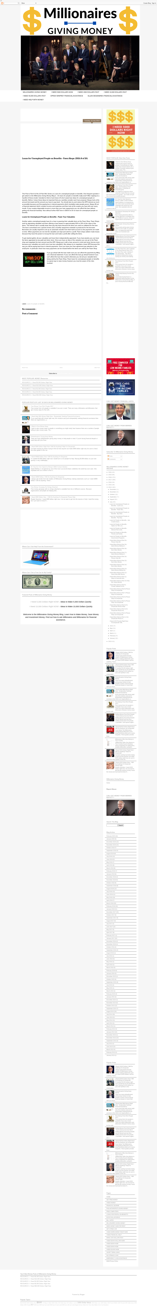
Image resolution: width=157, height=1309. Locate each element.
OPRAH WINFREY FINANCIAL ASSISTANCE (66, 96)
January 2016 (110, 973)
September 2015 (111, 982)
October (112, 494)
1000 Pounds (121, 1302)
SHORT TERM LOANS (113, 1252)
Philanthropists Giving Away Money (42, 436)
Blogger (82, 1294)
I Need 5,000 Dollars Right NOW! (45, 602)
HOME (108, 1197)
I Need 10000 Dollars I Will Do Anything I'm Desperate (47, 477)
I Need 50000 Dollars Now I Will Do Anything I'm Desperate (49, 457)
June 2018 (109, 894)
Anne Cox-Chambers (103, 1304)
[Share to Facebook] (35, 301)
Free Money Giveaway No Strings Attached (44, 487)
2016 (110, 482)
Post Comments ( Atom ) (65, 373)
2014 (110, 487)
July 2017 (109, 923)
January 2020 (110, 839)
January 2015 (110, 997)
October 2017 (110, 915)
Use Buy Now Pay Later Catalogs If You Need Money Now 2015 (125, 249)
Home (61, 367)
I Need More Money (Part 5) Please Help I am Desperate (120, 601)
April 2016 (109, 964)
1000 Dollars (104, 1302)
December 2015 (111, 976)
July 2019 (109, 856)
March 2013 (109, 1049)
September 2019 (111, 850)
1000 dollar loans (129, 1302)
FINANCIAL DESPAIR (112, 1205)
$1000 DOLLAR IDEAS (113, 1217)
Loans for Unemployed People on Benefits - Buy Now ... (119, 512)
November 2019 (111, 845)
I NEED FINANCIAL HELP (114, 1235)
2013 (110, 641)
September (113, 497)
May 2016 (109, 962)
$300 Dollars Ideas (32, 1302)
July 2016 (109, 956)
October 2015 (110, 979)
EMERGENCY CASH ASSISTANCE (116, 1258)
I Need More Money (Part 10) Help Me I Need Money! (120, 581)
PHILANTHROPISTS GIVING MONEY (117, 1208)
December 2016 (111, 941)
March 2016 (109, 967)
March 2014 (109, 1026)
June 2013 (109, 1046)
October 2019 (110, 847)
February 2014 (110, 1029)
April (111, 630)
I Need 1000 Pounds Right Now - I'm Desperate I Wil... (119, 621)
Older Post (97, 367)
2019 (110, 474)
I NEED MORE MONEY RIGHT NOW (117, 1232)
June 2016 (109, 959)
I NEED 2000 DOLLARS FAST (88, 92)
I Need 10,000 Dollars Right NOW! (44, 606)
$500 (40, 1302)
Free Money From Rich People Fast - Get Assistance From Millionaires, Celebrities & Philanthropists (124, 187)
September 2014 (111, 1008)
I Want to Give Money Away (39, 426)
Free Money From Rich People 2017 (42, 406)
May (111, 628)
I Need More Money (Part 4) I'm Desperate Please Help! (119, 605)
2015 (110, 485)
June (111, 626)
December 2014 (111, 1000)
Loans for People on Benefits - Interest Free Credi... (118, 529)
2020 (110, 472)
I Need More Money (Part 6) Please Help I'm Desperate (120, 597)
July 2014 (109, 1014)
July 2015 (109, 985)
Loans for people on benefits (36, 304)
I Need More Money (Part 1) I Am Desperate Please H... (119, 617)
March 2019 (109, 868)
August (112, 499)
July (111, 502)
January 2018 (110, 909)
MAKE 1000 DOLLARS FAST (114, 1238)
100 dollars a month (72, 1302)
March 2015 (109, 991)
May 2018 (109, 897)
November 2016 (111, 944)
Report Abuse (111, 789)
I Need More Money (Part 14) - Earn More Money (118, 565)
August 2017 (110, 921)
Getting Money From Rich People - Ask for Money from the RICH (124, 237)
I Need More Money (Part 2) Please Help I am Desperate (120, 613)
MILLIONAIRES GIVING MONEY (35, 92)
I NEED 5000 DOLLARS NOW (62, 92)
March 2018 (109, 903)
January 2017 (110, 938)
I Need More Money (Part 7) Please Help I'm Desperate (120, 593)
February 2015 (110, 994)
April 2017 (109, 932)
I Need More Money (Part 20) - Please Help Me (118, 541)
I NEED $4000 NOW (112, 1246)
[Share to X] (32, 301)
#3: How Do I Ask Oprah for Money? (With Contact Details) (49, 467)
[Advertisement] (61, 114)
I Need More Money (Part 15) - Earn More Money (118, 561)
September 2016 (111, 950)
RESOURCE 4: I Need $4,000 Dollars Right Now (37, 392)
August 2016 (110, 953)
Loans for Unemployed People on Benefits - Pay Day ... (119, 517)
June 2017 (109, 926)
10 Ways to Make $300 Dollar (50, 1302)
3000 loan (36, 1304)
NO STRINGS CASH (112, 1255)
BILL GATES (110, 1220)
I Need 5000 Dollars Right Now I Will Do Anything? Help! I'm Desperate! (53, 446)
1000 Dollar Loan (96, 1302)
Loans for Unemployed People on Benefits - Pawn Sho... (119, 508)
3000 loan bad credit (44, 1304)
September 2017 (111, 918)
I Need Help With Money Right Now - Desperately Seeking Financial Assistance (55, 416)
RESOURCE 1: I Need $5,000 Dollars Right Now (37, 382)
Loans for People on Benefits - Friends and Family (118, 533)
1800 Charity (27, 1304)
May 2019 (109, 862)
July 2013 (109, 1043)
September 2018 (111, 885)
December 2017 (111, 912)
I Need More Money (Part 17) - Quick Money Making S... (118, 553)
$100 (21, 1302)
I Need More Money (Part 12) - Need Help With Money (118, 573)
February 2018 (110, 906)
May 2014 (109, 1020)
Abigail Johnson (79, 1304)
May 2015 (109, 988)
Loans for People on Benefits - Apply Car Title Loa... (118, 525)
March (112, 633)
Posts (110, 456)
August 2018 (110, 888)
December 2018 (111, 877)
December (113, 489)
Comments (112, 459)
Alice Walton (95, 1304)
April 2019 (109, 865)
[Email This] (27, 301)
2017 (110, 480)
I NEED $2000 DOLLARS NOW (115, 1241)
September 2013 (111, 1041)
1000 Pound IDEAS (112, 1302)
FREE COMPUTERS (112, 1211)
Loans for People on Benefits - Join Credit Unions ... (120, 520)
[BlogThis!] (30, 301)
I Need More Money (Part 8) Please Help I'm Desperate (120, 589)
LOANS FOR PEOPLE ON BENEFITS (117, 1214)
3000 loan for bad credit (56, 1304)
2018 (110, 477)
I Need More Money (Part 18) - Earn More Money (118, 549)
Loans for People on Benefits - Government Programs (118, 537)
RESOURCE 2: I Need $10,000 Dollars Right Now (37, 385)
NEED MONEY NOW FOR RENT (115, 1226)
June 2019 (109, 859)
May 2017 (109, 929)
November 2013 (111, 1038)
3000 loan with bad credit (68, 1304)
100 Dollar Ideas (62, 1302)
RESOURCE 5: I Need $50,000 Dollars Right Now (37, 395)
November (113, 492)
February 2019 (110, 871)
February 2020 (110, 836)
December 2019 (111, 842)
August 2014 (110, 1011)
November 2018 (111, 880)
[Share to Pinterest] (37, 301)
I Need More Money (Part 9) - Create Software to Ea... (118, 585)
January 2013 (110, 1055)
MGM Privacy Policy (112, 1261)
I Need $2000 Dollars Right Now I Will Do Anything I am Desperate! (125, 727)
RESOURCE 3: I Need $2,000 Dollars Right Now (37, 389)
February (112, 636)
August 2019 (110, 853)
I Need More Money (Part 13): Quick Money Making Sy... (118, 569)
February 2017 (110, 935)
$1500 (25, 1302)
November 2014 (111, 1003)
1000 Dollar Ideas (84, 1303)
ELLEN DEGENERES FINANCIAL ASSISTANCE (105, 96)
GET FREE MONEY (112, 1200)
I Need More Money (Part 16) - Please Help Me (118, 557)
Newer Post (25, 367)
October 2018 (110, 883)
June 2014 (109, 1017)
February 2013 (110, 1052)
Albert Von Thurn (87, 1304)
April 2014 (109, 1023)
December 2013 (111, 1035)
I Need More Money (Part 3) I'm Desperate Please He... (119, 609)
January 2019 (110, 874)
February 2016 (110, 970)
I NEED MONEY (111, 1203)
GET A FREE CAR (111, 1229)
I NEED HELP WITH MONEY (33, 100)
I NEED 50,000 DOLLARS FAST (34, 96)
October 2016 (110, 947)
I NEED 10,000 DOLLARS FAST (115, 92)
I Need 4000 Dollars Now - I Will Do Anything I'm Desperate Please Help (53, 497)
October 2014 (110, 1005)
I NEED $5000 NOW (112, 1243)
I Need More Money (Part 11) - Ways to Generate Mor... (118, 577)
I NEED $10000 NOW (112, 1249)
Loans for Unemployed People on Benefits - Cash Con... (119, 504)
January (112, 638)
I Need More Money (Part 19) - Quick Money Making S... (118, 545)
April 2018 (109, 900)
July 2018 (109, 891)
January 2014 (110, 1032)
